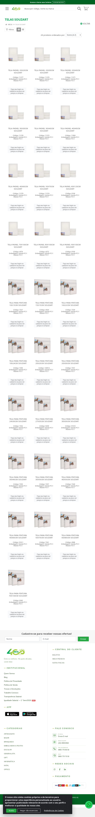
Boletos (56, 655)
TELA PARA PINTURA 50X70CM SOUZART (44, 536)
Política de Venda (11, 685)
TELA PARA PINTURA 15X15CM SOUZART (44, 303)
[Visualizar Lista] (23, 30)
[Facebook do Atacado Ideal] (60, 769)
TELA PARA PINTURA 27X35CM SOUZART (44, 420)
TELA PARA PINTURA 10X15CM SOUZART (18, 303)
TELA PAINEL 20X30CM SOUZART (44, 71)
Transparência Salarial (13, 696)
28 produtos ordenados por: (53, 35)
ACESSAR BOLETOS (58, 2)
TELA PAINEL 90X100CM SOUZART (70, 245)
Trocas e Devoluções (12, 689)
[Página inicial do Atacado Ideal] (16, 651)
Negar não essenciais (29, 810)
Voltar (86, 23)
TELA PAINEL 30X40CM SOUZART (44, 129)
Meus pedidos (58, 659)
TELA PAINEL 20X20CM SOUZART (18, 71)
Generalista (9, 754)
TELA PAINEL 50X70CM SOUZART (44, 187)
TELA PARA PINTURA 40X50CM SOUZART (70, 478)
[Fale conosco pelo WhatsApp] (89, 804)
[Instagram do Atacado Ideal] (54, 769)
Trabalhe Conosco (11, 693)
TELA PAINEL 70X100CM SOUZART (18, 245)
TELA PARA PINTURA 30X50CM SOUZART (44, 478)
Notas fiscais (58, 663)
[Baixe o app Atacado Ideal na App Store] (12, 714)
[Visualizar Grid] (19, 30)
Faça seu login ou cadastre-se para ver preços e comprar (17, 91)
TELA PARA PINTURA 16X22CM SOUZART (70, 303)
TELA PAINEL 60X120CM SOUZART (70, 187)
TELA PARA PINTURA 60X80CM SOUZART (70, 536)
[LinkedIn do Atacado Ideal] (65, 769)
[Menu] (7, 8)
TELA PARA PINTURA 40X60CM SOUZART (18, 536)
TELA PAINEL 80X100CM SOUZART (44, 245)
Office (7, 769)
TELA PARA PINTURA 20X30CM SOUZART (70, 362)
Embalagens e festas (13, 746)
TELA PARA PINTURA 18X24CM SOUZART (18, 362)
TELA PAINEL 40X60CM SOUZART (18, 187)
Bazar (6, 738)
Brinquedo (9, 742)
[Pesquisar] (79, 8)
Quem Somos (9, 673)
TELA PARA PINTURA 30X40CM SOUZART (18, 478)
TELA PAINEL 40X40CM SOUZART (70, 129)
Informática (9, 761)
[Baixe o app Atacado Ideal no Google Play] (29, 714)
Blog (5, 677)
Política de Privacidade (13, 681)
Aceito (11, 810)
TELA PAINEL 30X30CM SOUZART (18, 129)
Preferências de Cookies (54, 810)
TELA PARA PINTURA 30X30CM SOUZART (70, 420)
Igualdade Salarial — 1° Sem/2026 (19, 700)
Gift (5, 757)
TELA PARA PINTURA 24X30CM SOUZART (18, 420)
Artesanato (9, 734)
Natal (6, 765)
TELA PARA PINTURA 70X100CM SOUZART (18, 594)
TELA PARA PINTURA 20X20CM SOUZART (44, 362)
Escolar (8, 750)
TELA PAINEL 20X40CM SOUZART (70, 71)
